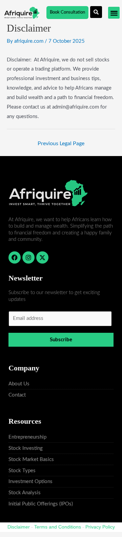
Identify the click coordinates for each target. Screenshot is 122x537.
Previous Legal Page (61, 143)
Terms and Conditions (57, 527)
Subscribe (61, 339)
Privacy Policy (100, 527)
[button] (114, 13)
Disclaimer (18, 527)
